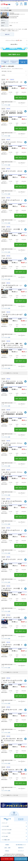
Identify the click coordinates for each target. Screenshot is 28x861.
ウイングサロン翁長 (5, 104)
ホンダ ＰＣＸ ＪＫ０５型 (11, 617)
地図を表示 (7, 34)
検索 (17, 5)
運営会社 (7, 850)
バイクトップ (4, 822)
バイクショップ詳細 (5, 62)
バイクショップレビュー (14, 62)
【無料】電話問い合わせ (14, 54)
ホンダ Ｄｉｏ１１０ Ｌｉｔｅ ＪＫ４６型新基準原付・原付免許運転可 (12, 383)
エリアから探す (5, 836)
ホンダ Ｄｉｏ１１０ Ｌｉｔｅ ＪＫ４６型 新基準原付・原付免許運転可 (12, 113)
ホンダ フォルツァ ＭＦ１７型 (12, 769)
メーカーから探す (5, 826)
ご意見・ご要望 (7, 847)
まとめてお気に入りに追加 (20, 858)
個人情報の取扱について (21, 844)
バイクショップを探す (6, 833)
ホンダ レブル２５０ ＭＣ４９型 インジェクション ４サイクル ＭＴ (12, 740)
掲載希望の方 (21, 847)
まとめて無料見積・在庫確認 (7, 858)
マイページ (21, 5)
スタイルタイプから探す (7, 829)
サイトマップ (21, 850)
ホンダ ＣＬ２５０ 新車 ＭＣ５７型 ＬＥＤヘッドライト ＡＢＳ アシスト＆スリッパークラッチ (12, 345)
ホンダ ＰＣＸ (7, 258)
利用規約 (7, 844)
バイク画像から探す (6, 839)
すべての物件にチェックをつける (10, 373)
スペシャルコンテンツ (20, 819)
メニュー (25, 5)
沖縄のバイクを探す (7, 819)
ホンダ (3, 79)
